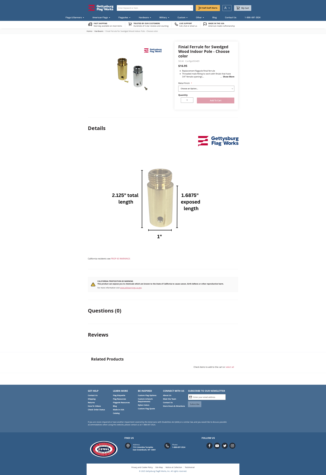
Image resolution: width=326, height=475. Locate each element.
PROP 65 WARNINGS (120, 258)
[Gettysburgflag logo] (105, 449)
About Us (167, 395)
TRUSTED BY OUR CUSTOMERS (146, 23)
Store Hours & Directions (174, 406)
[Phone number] (167, 445)
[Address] (128, 445)
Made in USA (118, 409)
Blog (115, 406)
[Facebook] (209, 445)
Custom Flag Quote (146, 408)
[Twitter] (224, 445)
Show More (228, 76)
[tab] (163, 128)
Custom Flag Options (147, 395)
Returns (91, 402)
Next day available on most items (108, 26)
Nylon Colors (143, 405)
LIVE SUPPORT (185, 23)
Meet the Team (169, 399)
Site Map (159, 467)
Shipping (92, 399)
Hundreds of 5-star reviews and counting (150, 26)
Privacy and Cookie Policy (142, 467)
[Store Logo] (101, 8)
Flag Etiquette (119, 395)
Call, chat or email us (188, 26)
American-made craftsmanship (221, 26)
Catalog (116, 413)
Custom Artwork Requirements (145, 400)
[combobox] (155, 8)
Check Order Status (96, 409)
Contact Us (93, 395)
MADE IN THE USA (216, 23)
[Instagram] (232, 445)
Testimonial (190, 467)
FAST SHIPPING (100, 23)
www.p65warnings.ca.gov (130, 288)
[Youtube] (217, 445)
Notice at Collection (174, 467)
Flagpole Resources (121, 402)
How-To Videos (94, 406)
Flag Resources (119, 399)
